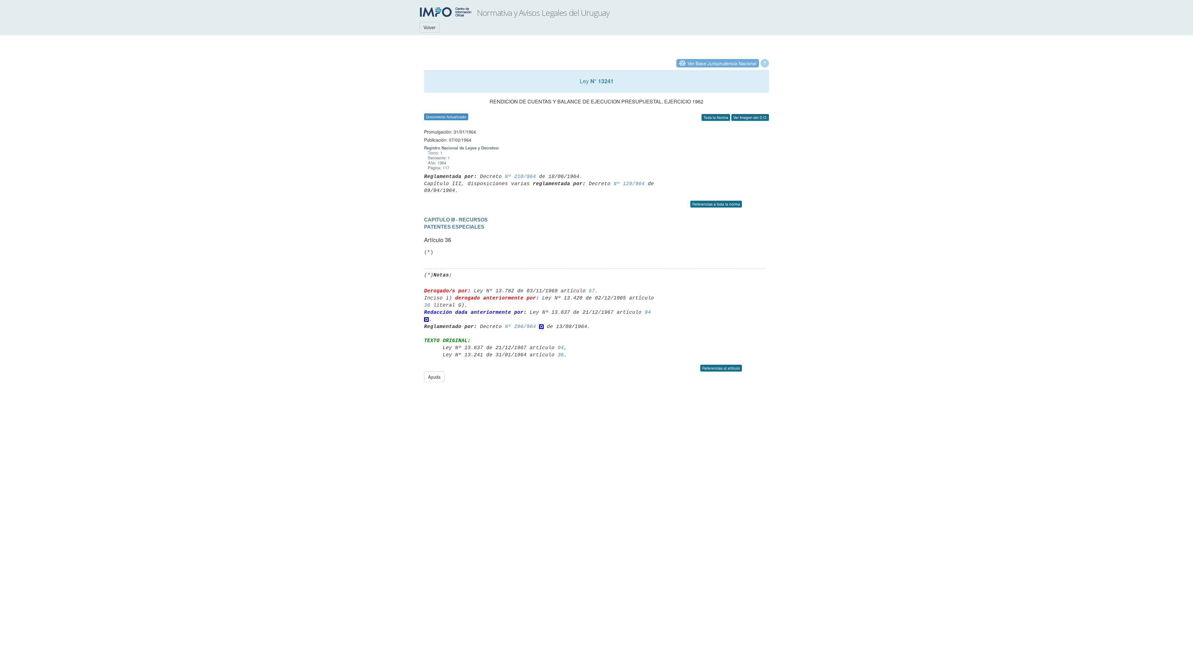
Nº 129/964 (629, 184)
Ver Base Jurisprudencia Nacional (722, 63)
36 (427, 305)
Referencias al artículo (721, 368)
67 (592, 291)
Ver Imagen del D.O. (750, 117)
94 (648, 312)
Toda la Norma (715, 117)
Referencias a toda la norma (716, 204)
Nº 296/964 (520, 327)
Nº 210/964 (520, 177)
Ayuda (434, 377)
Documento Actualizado (446, 116)
